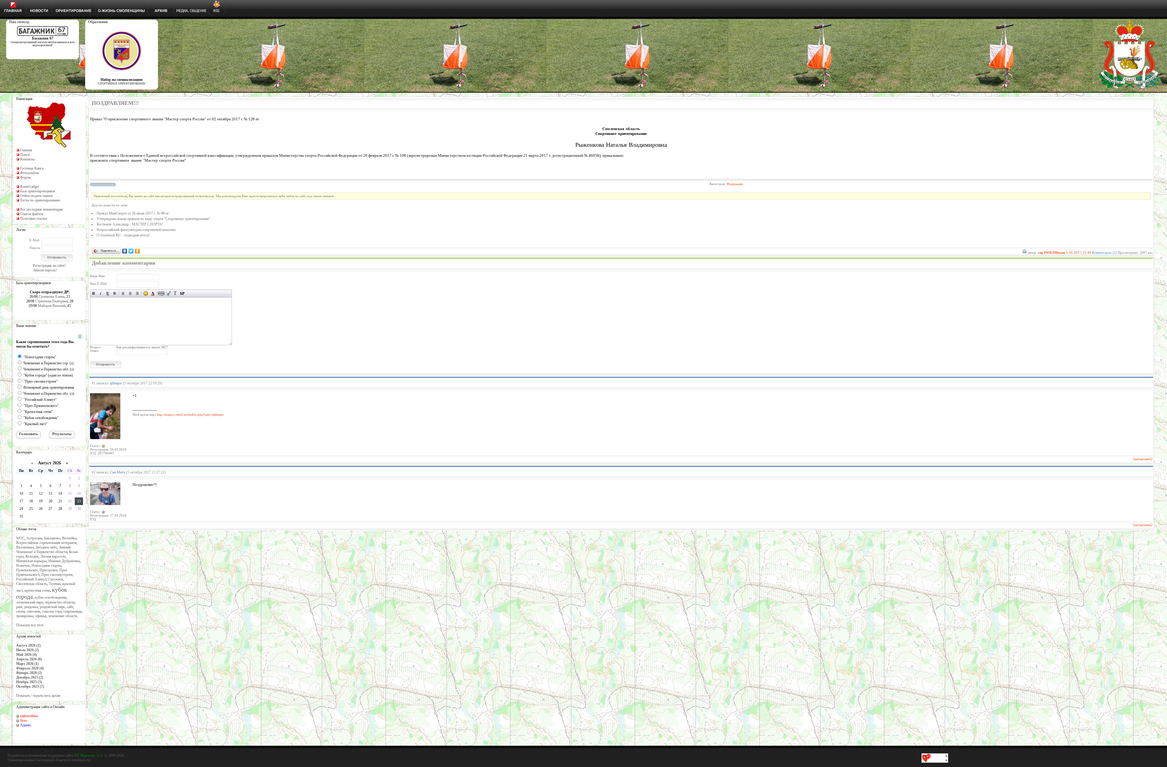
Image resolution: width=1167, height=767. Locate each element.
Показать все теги (29, 625)
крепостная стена (37, 590)
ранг (19, 607)
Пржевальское (27, 570)
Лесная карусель (52, 556)
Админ (25, 725)
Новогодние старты (46, 565)
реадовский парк (52, 607)
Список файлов (31, 214)
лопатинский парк (29, 602)
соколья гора (52, 611)
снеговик (33, 611)
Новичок (23, 565)
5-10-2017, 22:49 (1078, 252)
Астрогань (34, 538)
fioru (23, 720)
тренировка (24, 616)
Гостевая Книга (31, 168)
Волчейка (69, 538)
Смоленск (55, 579)
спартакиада (73, 611)
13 (50, 493)
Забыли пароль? (45, 270)
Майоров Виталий (51, 306)
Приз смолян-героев (57, 575)
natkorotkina (29, 716)
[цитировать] (1142, 459)
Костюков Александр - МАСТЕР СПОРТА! (130, 224)
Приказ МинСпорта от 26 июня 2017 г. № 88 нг (133, 213)
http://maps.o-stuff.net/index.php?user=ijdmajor (190, 414)
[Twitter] (131, 251)
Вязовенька (25, 547)
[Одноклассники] (137, 251)
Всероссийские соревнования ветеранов (46, 543)
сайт (70, 607)
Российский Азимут (31, 579)
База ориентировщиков (37, 191)
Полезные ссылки (33, 218)
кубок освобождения (51, 597)
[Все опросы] (69, 337)
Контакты (27, 159)
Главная (26, 150)
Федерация (735, 184)
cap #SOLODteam (1051, 252)
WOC (20, 538)
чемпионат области (62, 616)
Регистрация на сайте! (49, 265)
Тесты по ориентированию (40, 200)
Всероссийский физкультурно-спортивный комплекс (136, 230)
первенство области (60, 602)
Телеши (54, 584)
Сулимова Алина (51, 296)
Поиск (25, 155)
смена (20, 611)
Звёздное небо (46, 547)
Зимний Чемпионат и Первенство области (43, 549)
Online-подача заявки (36, 196)
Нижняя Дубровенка (64, 561)
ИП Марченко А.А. (89, 755)
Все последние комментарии (41, 209)
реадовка (31, 607)
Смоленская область (31, 584)
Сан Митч (117, 472)
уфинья (40, 616)
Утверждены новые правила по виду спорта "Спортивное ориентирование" (154, 219)
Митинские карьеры (31, 561)
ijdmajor (116, 383)
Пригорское (48, 570)
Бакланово (52, 538)
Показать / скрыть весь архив (38, 695)
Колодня (32, 556)
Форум (25, 177)
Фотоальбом (29, 173)
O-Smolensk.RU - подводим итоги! (123, 235)
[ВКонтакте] (125, 251)
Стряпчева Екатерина (51, 301)
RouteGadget (29, 186)
